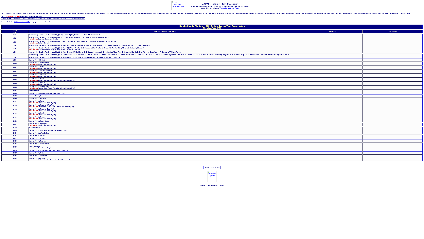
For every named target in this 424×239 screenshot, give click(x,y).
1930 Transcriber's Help (22, 22)
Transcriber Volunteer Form (229, 8)
